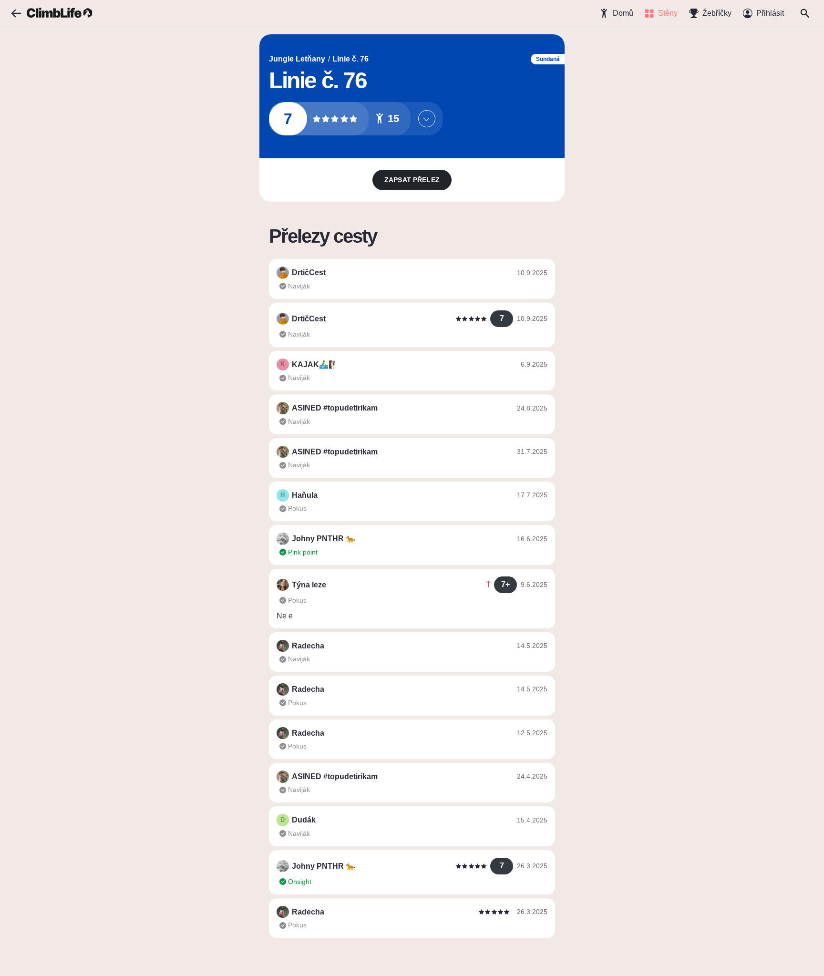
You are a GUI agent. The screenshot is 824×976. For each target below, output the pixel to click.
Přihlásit (770, 13)
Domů (623, 13)
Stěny (668, 13)
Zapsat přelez (412, 180)
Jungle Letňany (297, 59)
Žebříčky (716, 13)
